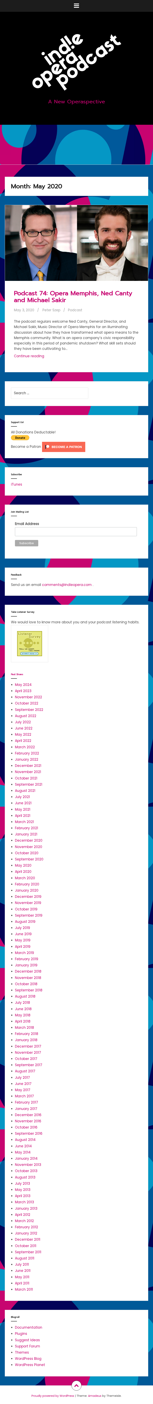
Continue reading (37, 357)
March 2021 (24, 821)
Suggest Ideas (27, 1340)
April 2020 (23, 871)
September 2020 (29, 859)
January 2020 (26, 890)
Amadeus (94, 1396)
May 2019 (22, 940)
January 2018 (26, 1040)
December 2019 (28, 896)
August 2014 (25, 1139)
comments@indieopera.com (67, 584)
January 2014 (26, 1158)
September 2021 (28, 784)
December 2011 (27, 1239)
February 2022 (27, 753)
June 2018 (23, 1009)
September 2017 (28, 1065)
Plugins (21, 1333)
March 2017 (24, 1096)
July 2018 (22, 1002)
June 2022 (23, 728)
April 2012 (22, 1214)
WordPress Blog (28, 1358)
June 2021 (23, 803)
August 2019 (25, 921)
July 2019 (22, 927)
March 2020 (25, 878)
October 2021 (26, 778)
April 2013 (22, 1195)
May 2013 (22, 1189)
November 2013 (28, 1164)
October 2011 (25, 1245)
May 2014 (23, 1152)
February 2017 (26, 1102)
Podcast (75, 310)
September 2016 (28, 1133)
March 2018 (24, 1027)
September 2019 (28, 915)
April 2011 (22, 1283)
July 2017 (22, 1077)
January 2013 (26, 1208)
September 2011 (28, 1252)
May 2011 (22, 1277)
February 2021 (26, 828)
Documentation (28, 1327)
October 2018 (26, 984)
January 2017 (26, 1108)
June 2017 (23, 1083)
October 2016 (26, 1127)
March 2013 (24, 1202)
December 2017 (28, 1046)
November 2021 (28, 771)
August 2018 (25, 996)
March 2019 (24, 952)
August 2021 (25, 790)
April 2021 (22, 815)
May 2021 (22, 809)
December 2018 (28, 971)
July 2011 (22, 1264)
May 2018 (22, 1015)
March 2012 (24, 1220)
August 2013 (25, 1177)
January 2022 (26, 759)
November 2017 (28, 1052)
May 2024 (23, 684)
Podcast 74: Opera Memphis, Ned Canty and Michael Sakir (73, 296)
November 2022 (28, 697)
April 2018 (22, 1021)
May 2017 (22, 1090)
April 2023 (23, 691)
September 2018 (28, 990)
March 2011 (24, 1289)
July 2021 (22, 796)
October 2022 (26, 703)
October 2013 (26, 1171)
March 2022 (25, 747)
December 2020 (28, 840)
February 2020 (27, 884)
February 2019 (26, 959)
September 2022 (29, 709)
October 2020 (26, 853)
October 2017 (26, 1058)
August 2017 (25, 1071)
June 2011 (22, 1270)
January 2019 (26, 965)
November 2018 (28, 977)
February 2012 (26, 1227)
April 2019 (22, 946)
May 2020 (23, 865)
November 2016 (28, 1121)
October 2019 (26, 909)
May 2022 (23, 734)
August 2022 (25, 715)
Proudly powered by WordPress (52, 1396)
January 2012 (26, 1233)
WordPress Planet (30, 1364)
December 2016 (28, 1115)
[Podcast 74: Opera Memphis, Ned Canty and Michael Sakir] (76, 246)
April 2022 (23, 740)
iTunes (16, 484)
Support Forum (27, 1346)
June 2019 (23, 934)
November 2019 (28, 902)
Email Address (27, 523)
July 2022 (23, 722)
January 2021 (26, 834)
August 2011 (24, 1258)
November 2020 (28, 846)
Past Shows (17, 674)
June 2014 (23, 1146)
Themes (22, 1352)
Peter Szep (51, 310)
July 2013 (22, 1183)
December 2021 (28, 765)
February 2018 (26, 1033)
